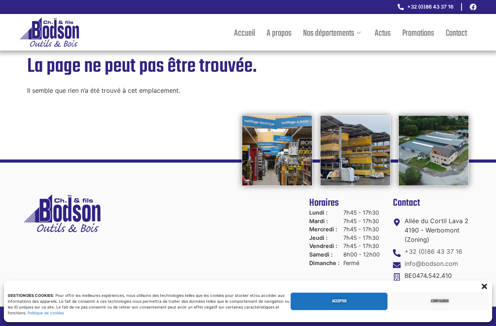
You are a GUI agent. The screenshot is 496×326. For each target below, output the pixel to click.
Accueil (244, 33)
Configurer (440, 301)
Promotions (418, 33)
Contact (456, 33)
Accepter (339, 301)
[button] (484, 286)
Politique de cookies (46, 312)
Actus (383, 33)
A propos (279, 33)
